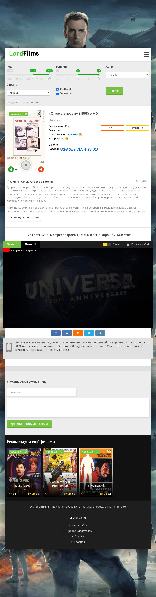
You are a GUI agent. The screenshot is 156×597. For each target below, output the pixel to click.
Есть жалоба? (140, 244)
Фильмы (65, 88)
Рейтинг (61, 66)
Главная (79, 542)
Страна (12, 84)
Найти (114, 91)
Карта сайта (80, 525)
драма (61, 138)
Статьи (79, 536)
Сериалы (65, 93)
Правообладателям (79, 531)
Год (9, 66)
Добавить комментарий (29, 424)
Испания (73, 134)
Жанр (109, 66)
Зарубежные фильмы (74, 148)
